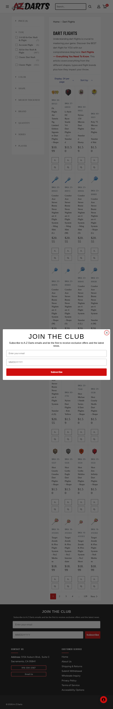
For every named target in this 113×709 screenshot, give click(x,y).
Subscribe (56, 372)
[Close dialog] (106, 332)
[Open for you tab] (103, 699)
